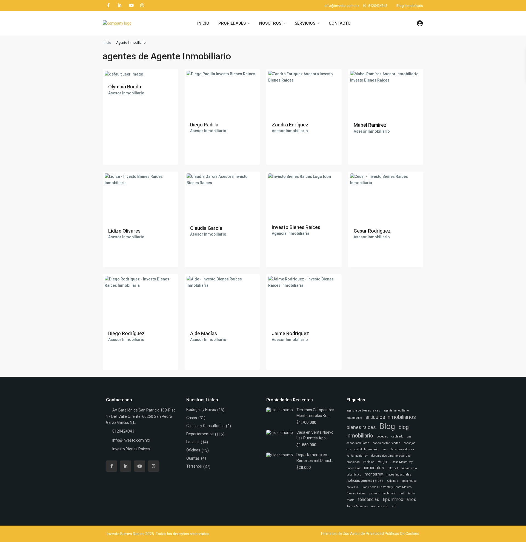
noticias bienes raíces (365, 480)
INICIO (203, 23)
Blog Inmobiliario (409, 6)
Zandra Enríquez (290, 124)
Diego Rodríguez (126, 333)
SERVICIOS (305, 23)
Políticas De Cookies (402, 533)
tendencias (368, 499)
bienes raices (361, 427)
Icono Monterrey (402, 462)
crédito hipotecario (366, 449)
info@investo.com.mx (131, 440)
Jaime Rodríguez (290, 333)
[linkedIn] (119, 5)
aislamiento (354, 418)
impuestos (353, 468)
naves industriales (399, 474)
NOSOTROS (270, 23)
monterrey (374, 474)
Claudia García (206, 228)
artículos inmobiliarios (390, 417)
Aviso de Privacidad (367, 533)
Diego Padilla (204, 124)
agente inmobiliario (396, 410)
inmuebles (374, 467)
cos (349, 449)
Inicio (107, 43)
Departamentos (200, 434)
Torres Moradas (357, 506)
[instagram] (142, 5)
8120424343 (377, 6)
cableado (397, 436)
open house (409, 481)
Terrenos (194, 466)
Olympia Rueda (124, 86)
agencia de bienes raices (363, 410)
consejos (409, 443)
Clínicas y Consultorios (205, 426)
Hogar (383, 461)
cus (384, 449)
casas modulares (358, 443)
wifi (393, 506)
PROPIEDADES (232, 23)
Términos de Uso (334, 533)
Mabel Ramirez (370, 125)
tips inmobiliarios (399, 499)
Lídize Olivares (124, 231)
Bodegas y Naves (201, 409)
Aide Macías (203, 333)
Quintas (193, 458)
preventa (352, 487)
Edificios (368, 462)
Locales (192, 442)
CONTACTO (340, 23)
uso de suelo (379, 506)
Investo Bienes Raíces (296, 227)
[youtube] (130, 5)
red (402, 493)
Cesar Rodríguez (372, 231)
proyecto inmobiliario (382, 493)
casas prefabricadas (386, 443)
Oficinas (193, 450)
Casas (191, 418)
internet (393, 468)
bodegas (382, 436)
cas (409, 436)
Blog (387, 426)
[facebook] (108, 5)
